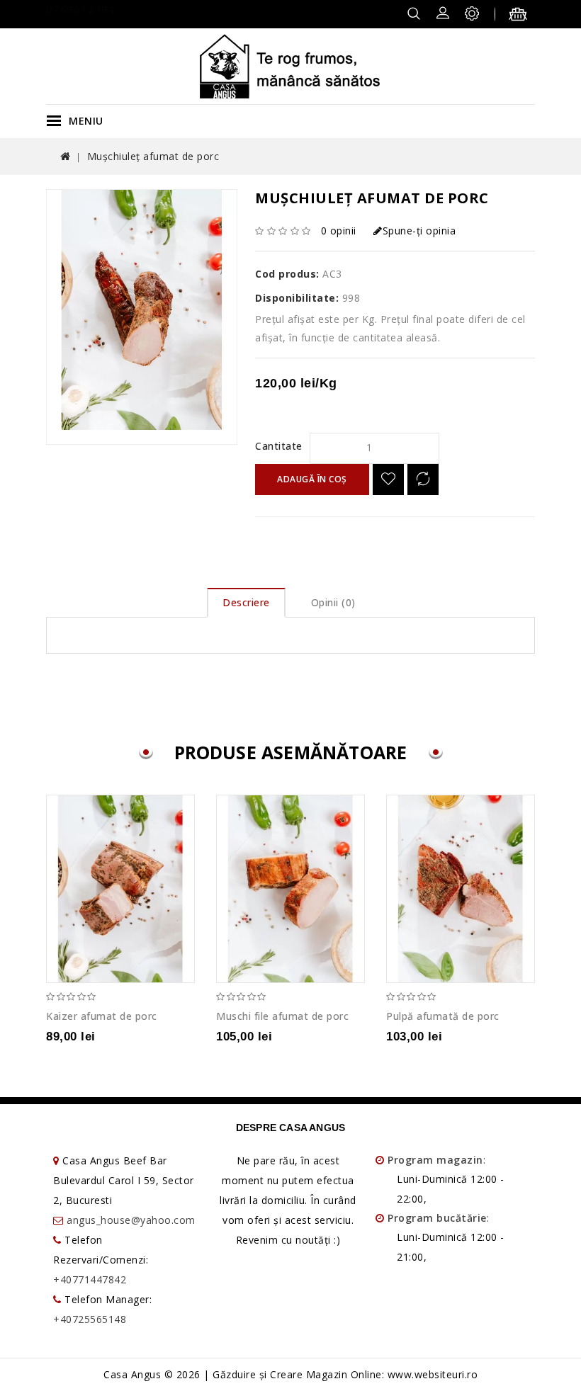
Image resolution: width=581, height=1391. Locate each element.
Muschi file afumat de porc (282, 1016)
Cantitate (279, 446)
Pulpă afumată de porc (443, 1016)
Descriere (246, 602)
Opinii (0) (333, 602)
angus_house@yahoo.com (131, 1220)
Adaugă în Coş (312, 479)
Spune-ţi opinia (419, 230)
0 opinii (338, 230)
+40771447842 (89, 1279)
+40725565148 (89, 1319)
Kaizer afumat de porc (101, 1016)
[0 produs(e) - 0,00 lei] (522, 16)
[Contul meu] (442, 12)
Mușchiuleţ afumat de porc (153, 156)
